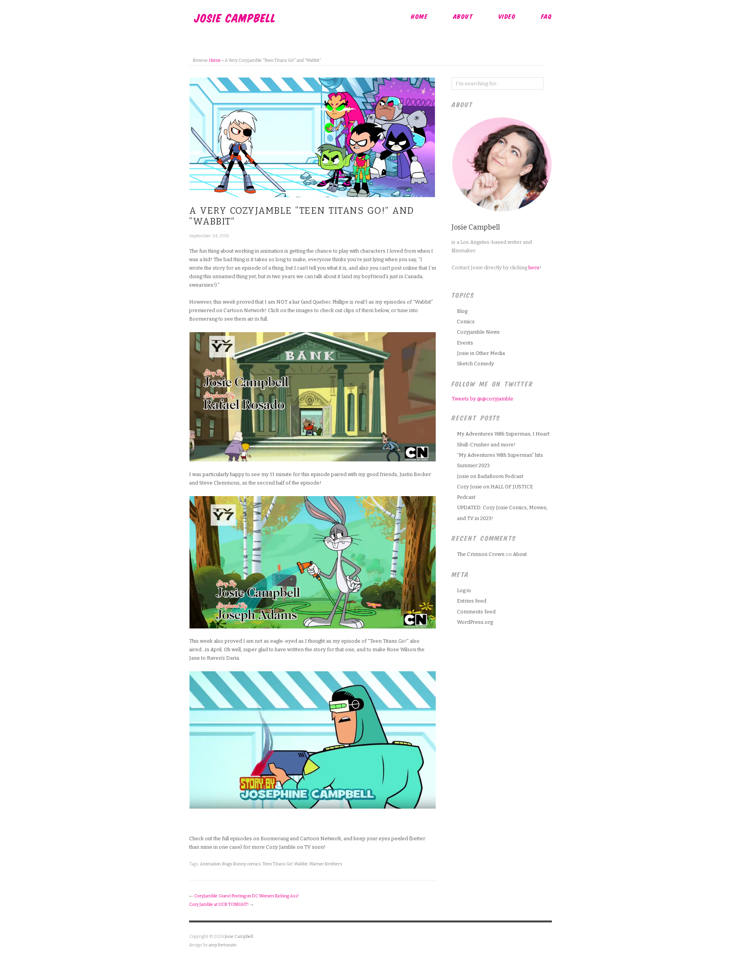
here (534, 267)
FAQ (546, 16)
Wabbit (301, 863)
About (463, 16)
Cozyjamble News (478, 332)
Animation (210, 863)
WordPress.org (475, 622)
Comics (466, 321)
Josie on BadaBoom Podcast (490, 476)
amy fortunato (222, 944)
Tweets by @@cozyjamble (482, 399)
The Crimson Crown (480, 554)
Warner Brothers (325, 863)
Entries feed (471, 601)
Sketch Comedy (475, 363)
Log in (464, 590)
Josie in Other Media (481, 353)
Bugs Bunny (234, 863)
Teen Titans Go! (277, 863)
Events (465, 343)
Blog (462, 311)
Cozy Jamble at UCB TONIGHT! (219, 904)
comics (254, 863)
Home (419, 16)
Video (507, 16)
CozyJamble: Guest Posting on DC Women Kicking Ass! (246, 896)
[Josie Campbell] (234, 16)
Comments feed (476, 612)
